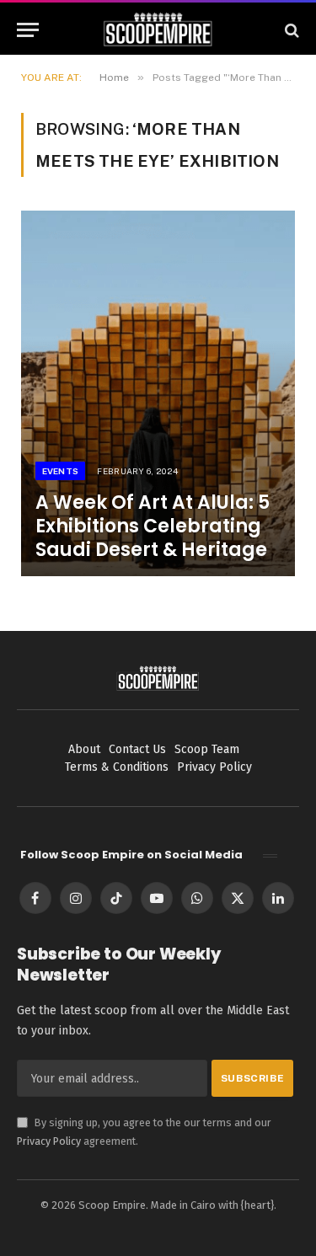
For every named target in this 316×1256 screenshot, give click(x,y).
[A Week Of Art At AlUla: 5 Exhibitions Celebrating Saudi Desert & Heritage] (158, 393)
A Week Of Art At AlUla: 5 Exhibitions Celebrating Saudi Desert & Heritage (152, 526)
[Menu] (28, 30)
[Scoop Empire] (158, 30)
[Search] (290, 30)
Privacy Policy (49, 1141)
